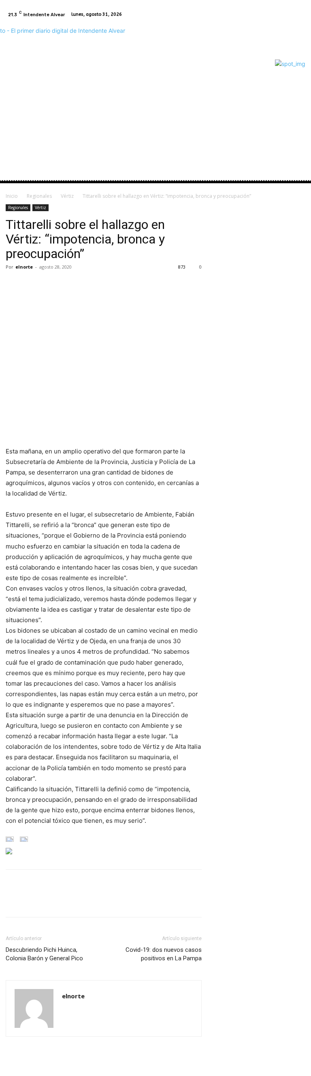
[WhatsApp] (70, 285)
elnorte (24, 267)
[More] (88, 285)
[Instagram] (299, 14)
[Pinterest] (51, 285)
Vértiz (67, 196)
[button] (296, 113)
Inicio (12, 196)
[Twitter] (32, 285)
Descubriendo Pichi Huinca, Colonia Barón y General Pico (44, 954)
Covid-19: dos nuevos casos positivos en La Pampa (164, 954)
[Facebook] (289, 14)
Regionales (39, 196)
